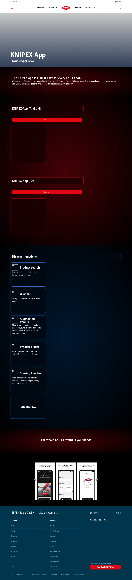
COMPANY (78, 8)
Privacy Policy (35, 574)
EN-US (119, 513)
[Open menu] (14, 8)
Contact (95, 513)
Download (47, 120)
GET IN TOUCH (90, 8)
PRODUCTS (41, 8)
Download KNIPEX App (105, 567)
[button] (34, 479)
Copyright (54, 574)
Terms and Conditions (79, 574)
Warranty (45, 574)
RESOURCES (53, 8)
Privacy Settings (65, 574)
